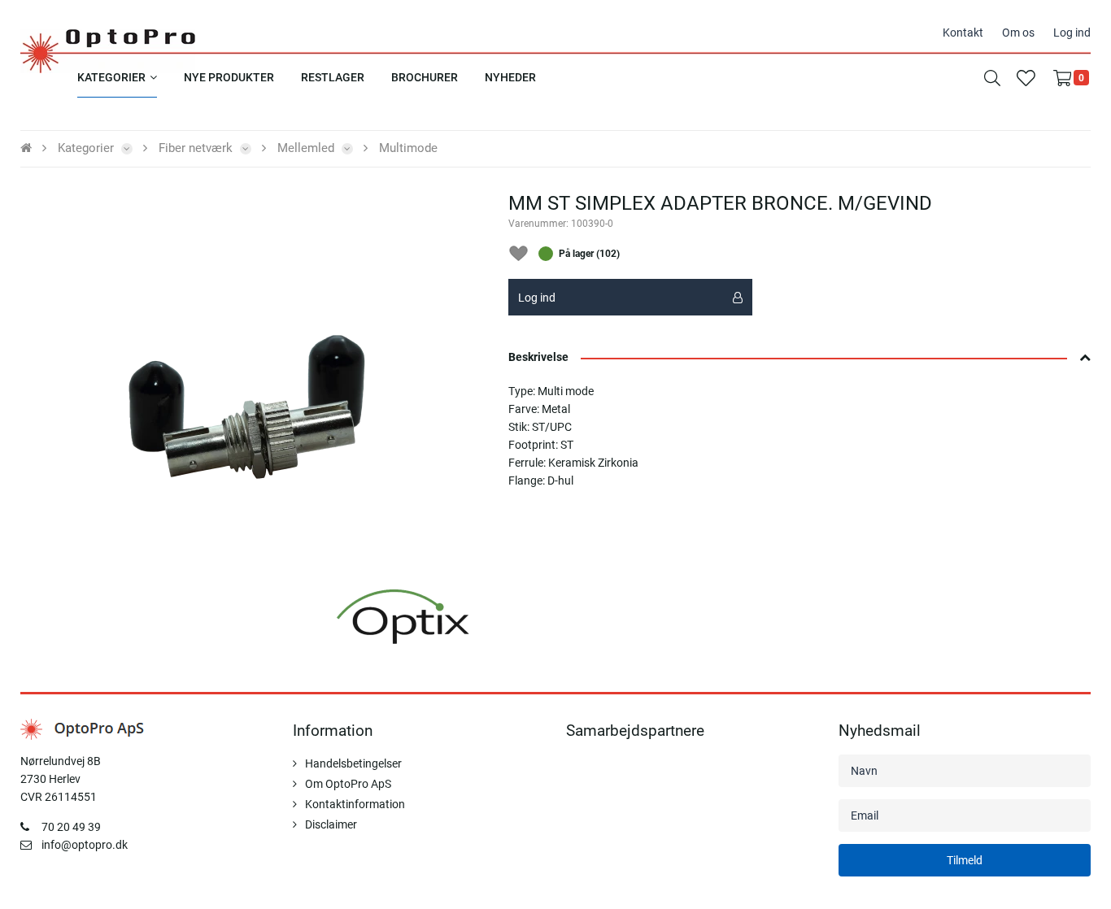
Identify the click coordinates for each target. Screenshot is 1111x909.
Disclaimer (331, 824)
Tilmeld (964, 860)
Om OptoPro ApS (348, 783)
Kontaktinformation (355, 804)
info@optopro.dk (84, 844)
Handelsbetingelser (353, 763)
